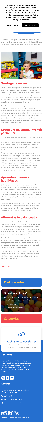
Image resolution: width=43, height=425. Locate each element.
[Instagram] (3, 378)
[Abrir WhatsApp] (38, 420)
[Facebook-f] (7, 378)
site (18, 258)
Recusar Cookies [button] (12, 25)
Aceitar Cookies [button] (30, 25)
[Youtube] (12, 378)
